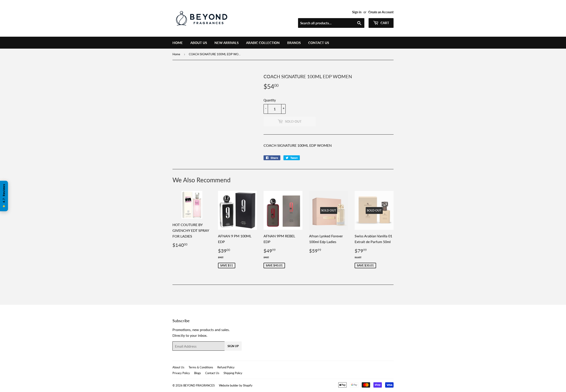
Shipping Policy (233, 373)
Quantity (270, 100)
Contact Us (318, 43)
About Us (198, 43)
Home (177, 43)
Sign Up (233, 346)
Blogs (197, 373)
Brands (294, 43)
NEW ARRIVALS (226, 43)
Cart (384, 23)
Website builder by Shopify (235, 385)
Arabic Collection (263, 43)
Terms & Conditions (201, 367)
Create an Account (381, 12)
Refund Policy (226, 367)
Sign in (356, 12)
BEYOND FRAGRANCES (199, 385)
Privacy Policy (181, 373)
